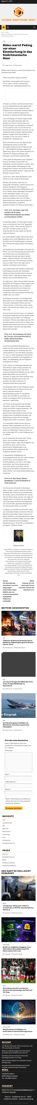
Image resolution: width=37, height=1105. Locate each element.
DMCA (4, 860)
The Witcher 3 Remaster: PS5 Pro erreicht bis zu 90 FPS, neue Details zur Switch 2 (18, 908)
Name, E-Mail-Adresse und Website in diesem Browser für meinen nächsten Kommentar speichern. (18, 801)
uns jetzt (13, 1092)
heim (3, 820)
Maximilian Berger (20, 647)
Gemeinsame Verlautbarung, (13, 455)
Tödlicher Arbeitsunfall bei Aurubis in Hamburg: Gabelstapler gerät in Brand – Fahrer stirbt (18, 642)
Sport (4, 837)
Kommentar (9, 750)
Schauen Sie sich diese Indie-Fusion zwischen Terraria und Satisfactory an (26, 585)
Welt (4, 41)
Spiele (4, 903)
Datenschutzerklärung (9, 865)
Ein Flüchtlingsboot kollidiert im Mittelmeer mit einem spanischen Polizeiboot (16, 725)
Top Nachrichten (7, 823)
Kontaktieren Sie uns (8, 843)
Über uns (5, 854)
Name (7, 774)
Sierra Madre (10, 149)
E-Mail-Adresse (10, 782)
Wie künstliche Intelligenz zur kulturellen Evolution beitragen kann (17, 1030)
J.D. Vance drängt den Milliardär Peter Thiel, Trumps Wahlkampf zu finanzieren (18, 684)
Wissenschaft (6, 831)
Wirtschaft (5, 828)
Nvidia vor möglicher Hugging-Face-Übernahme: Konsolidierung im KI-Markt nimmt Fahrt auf (17, 949)
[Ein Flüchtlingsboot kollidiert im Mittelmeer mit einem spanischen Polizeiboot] (18, 705)
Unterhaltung (6, 840)
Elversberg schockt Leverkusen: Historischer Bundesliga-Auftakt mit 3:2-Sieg (17, 990)
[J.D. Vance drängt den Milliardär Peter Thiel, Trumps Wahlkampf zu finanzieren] (18, 664)
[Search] (34, 27)
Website (7, 789)
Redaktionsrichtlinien (8, 863)
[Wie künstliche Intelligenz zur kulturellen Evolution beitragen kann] (18, 1012)
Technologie (6, 834)
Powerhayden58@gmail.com (23, 1090)
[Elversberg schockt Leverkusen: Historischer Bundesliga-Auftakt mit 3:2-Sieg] (18, 970)
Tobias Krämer (18, 65)
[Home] (4, 27)
